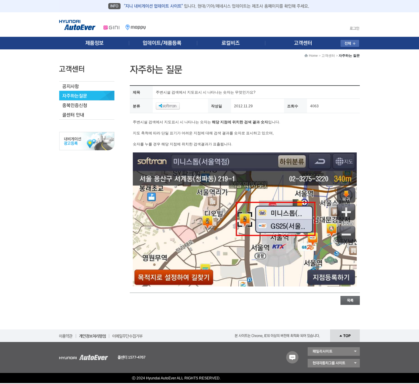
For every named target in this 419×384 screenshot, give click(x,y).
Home (313, 55)
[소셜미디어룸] (164, 43)
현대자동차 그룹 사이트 (334, 363)
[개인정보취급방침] (92, 334)
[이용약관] (66, 334)
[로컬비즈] (235, 43)
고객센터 (328, 55)
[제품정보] (94, 43)
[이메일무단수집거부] (127, 334)
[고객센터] (305, 43)
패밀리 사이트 (334, 351)
